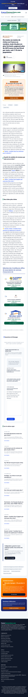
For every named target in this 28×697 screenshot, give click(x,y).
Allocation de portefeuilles (6, 660)
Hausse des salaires (7, 573)
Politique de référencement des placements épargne (11, 671)
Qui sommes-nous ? (4, 670)
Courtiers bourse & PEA (5, 645)
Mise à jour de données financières (7, 679)
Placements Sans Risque (5, 638)
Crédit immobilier (4, 661)
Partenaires (3, 668)
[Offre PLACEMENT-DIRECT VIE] (16, 279)
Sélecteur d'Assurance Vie (6, 656)
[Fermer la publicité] (26, 5)
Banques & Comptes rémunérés (7, 646)
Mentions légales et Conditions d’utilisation (9, 666)
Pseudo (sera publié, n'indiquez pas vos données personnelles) (13, 371)
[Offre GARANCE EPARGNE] (16, 296)
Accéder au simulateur (14, 608)
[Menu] (26, 12)
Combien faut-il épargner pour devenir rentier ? (12, 569)
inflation (11, 211)
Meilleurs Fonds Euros (5, 636)
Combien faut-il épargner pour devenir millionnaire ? (13, 566)
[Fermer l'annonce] (19, 20)
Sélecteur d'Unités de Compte (6, 658)
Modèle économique (5, 677)
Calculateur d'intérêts (5, 651)
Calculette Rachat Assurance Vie (7, 655)
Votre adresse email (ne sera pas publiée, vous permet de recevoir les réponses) (13, 380)
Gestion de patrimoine (16, 571)
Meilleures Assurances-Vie (6, 635)
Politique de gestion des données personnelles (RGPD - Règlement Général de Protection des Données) (13, 675)
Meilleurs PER (3, 643)
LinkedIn (16, 105)
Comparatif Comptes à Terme (6, 641)
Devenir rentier (6, 571)
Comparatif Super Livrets (6, 640)
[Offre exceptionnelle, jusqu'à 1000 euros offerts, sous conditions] (14, 27)
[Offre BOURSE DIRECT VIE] (16, 313)
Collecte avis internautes (5, 673)
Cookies (2, 681)
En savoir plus (14, 594)
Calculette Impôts (4, 653)
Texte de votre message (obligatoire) (12, 389)
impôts (13, 170)
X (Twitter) (10, 105)
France (11, 12)
